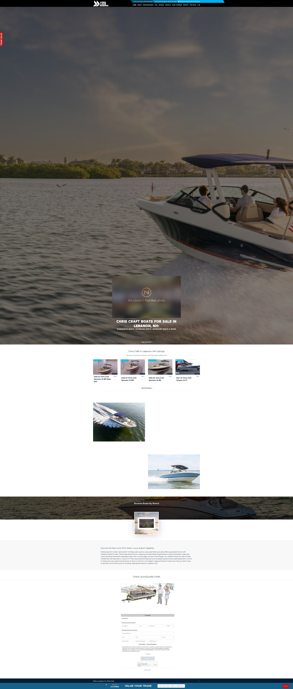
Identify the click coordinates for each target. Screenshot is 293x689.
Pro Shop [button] (193, 5)
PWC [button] (156, 5)
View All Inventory (146, 342)
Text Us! (286, 686)
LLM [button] (198, 5)
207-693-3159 (149, 1)
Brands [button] (161, 5)
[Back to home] (100, 3)
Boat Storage (177, 5)
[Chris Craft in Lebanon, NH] (145, 523)
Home (134, 5)
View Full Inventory (146, 388)
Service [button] (186, 5)
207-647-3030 (173, 1)
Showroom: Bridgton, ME (162, 1)
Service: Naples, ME (140, 1)
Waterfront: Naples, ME (185, 1)
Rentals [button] (168, 5)
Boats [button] (139, 5)
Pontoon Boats (148, 5)
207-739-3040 (196, 1)
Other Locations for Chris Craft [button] (103, 681)
